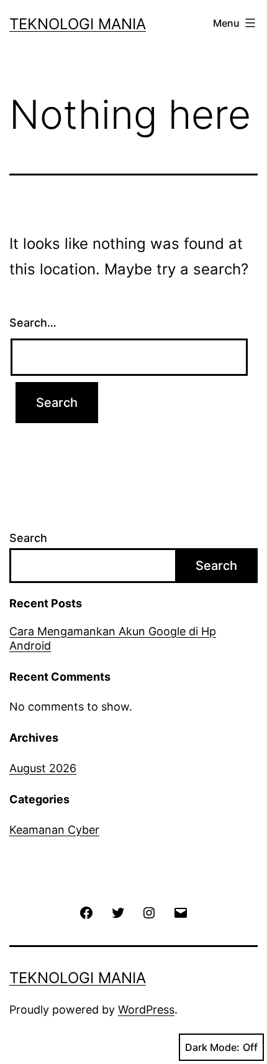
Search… (33, 322)
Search (28, 537)
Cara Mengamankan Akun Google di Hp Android (112, 638)
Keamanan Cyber (54, 829)
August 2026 (42, 768)
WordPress (146, 1009)
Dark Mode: (212, 1047)
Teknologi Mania (77, 24)
